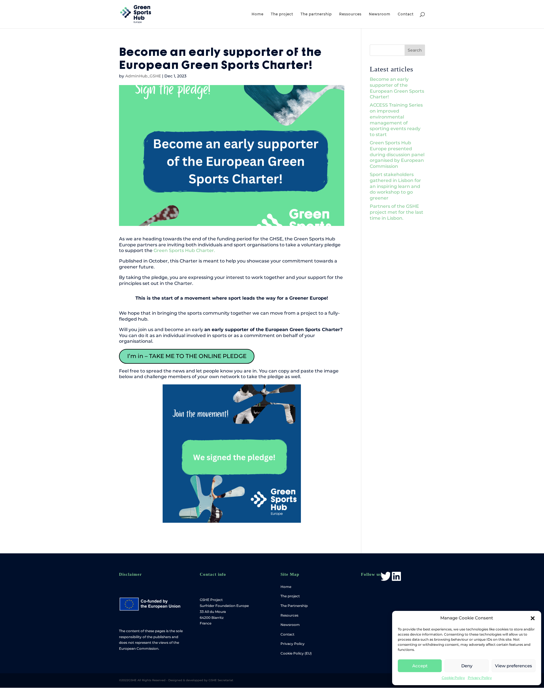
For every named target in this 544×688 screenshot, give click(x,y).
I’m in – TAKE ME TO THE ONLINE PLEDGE (186, 356)
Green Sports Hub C (176, 250)
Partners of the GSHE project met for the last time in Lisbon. (396, 212)
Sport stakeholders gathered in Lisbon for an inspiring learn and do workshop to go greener (395, 186)
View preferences (513, 665)
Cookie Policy (453, 678)
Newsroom (379, 14)
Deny (466, 665)
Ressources (350, 14)
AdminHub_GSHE (143, 76)
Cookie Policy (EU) (296, 653)
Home (258, 14)
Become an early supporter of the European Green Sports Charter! (397, 88)
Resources (289, 615)
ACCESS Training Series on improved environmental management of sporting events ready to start (396, 119)
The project (282, 14)
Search (415, 50)
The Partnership (294, 606)
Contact (406, 14)
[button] (533, 618)
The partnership (316, 14)
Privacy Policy (480, 678)
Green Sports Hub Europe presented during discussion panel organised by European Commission (397, 154)
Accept (420, 665)
